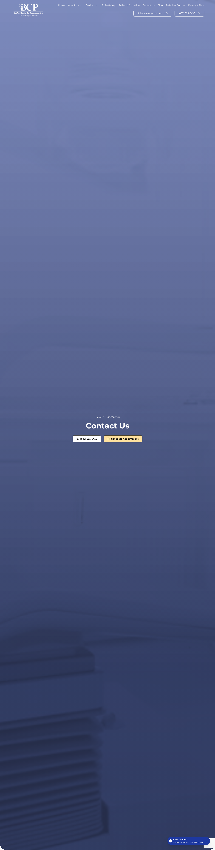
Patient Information (129, 5)
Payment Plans (196, 5)
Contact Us (149, 5)
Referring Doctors (175, 5)
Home (61, 5)
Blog (160, 5)
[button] (75, 5)
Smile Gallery (109, 5)
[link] (28, 10)
